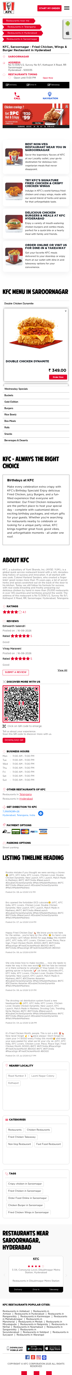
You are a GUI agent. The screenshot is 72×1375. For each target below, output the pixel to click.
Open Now (48, 78)
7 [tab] (46, 126)
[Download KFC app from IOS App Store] (53, 1350)
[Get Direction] (41, 815)
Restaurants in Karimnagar (35, 1316)
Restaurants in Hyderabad (29, 1314)
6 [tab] (43, 126)
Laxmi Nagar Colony (42, 1076)
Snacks (8, 434)
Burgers (8, 408)
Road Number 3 (17, 1076)
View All (62, 670)
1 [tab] (25, 126)
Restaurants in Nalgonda (34, 1324)
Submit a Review (16, 672)
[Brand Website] (44, 1357)
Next (66, 1274)
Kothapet (13, 1083)
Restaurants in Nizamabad (28, 1327)
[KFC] (9, 8)
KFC (36, 1258)
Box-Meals (10, 421)
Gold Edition (11, 402)
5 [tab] (39, 126)
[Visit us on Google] (33, 1357)
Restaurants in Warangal (30, 1335)
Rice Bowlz (10, 415)
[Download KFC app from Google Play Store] (35, 1350)
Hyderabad (26, 799)
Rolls (6, 428)
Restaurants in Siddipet (36, 1332)
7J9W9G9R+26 (11, 812)
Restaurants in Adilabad (16, 1311)
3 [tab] (32, 126)
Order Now (58, 377)
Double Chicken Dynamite (19, 304)
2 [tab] (29, 126)
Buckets (8, 395)
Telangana (25, 794)
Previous (5, 1274)
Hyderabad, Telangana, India (19, 815)
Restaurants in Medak (30, 1322)
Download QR (14, 740)
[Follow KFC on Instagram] (38, 1357)
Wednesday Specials (16, 389)
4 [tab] (36, 126)
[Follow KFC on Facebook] (27, 1357)
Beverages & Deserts (16, 440)
